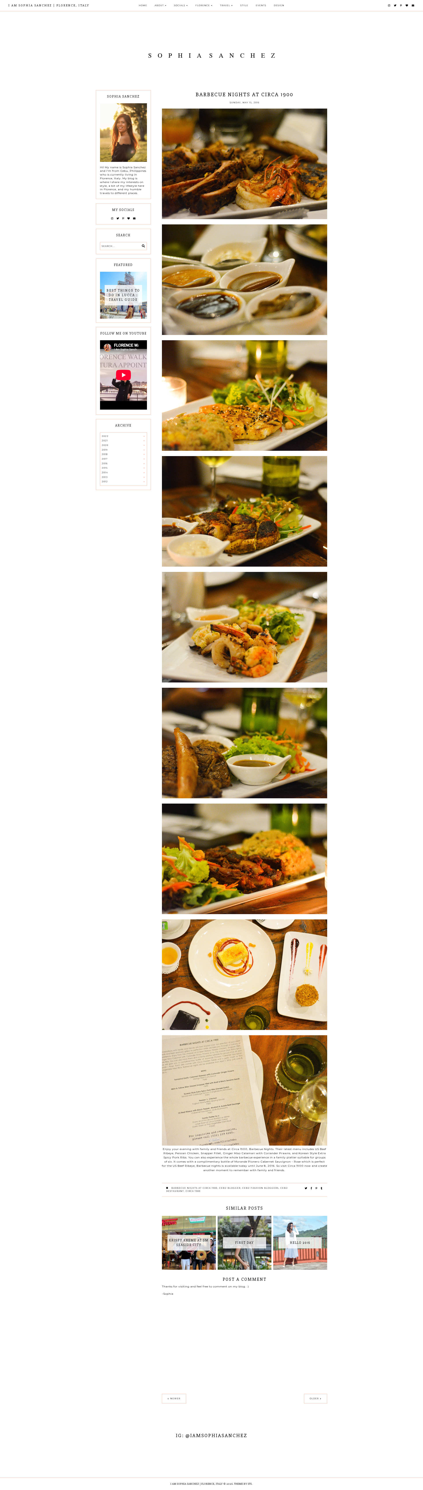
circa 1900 (193, 1191)
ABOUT (159, 5)
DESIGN (279, 5)
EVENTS (261, 5)
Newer (175, 1398)
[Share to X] (306, 1188)
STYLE (244, 5)
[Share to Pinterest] (316, 1188)
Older (314, 1398)
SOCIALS (179, 5)
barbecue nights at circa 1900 (194, 1188)
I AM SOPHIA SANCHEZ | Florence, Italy (48, 5)
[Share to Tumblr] (322, 1188)
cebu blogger (230, 1188)
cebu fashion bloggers (260, 1188)
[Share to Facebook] (311, 1188)
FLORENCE (202, 5)
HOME (143, 5)
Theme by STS (243, 1484)
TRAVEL (225, 5)
